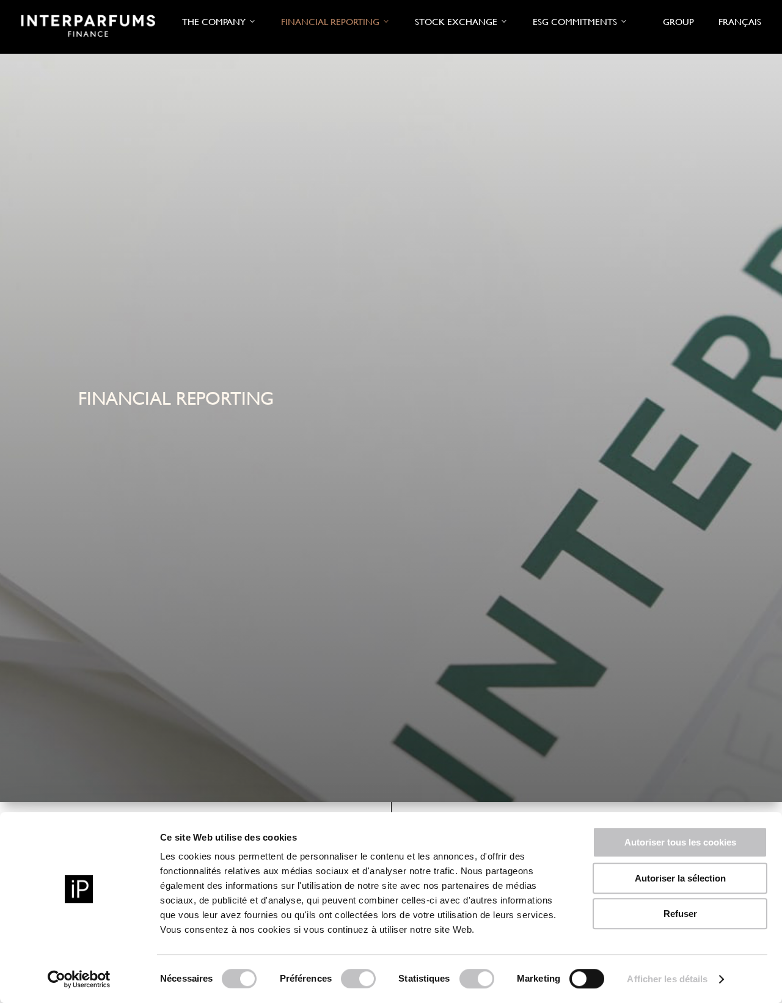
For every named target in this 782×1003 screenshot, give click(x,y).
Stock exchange (456, 21)
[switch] (358, 978)
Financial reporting (330, 21)
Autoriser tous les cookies (680, 842)
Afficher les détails (667, 979)
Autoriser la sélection (680, 878)
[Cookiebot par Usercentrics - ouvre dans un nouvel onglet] (79, 979)
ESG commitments (575, 21)
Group (678, 21)
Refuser (680, 913)
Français (739, 21)
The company (214, 21)
